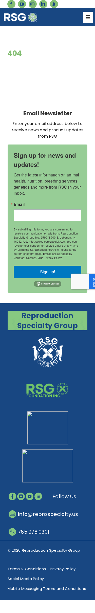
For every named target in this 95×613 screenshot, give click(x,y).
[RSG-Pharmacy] (47, 413)
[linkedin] (43, 4)
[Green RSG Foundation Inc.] (47, 375)
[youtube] (22, 4)
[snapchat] (54, 4)
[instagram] (33, 4)
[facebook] (11, 4)
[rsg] (20, 14)
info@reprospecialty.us (48, 514)
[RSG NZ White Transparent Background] (47, 451)
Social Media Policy (26, 578)
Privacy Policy (62, 568)
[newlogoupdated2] (47, 337)
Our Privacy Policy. (50, 258)
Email (19, 204)
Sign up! (47, 272)
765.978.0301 (33, 531)
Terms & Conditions (27, 568)
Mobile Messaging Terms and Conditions (47, 588)
